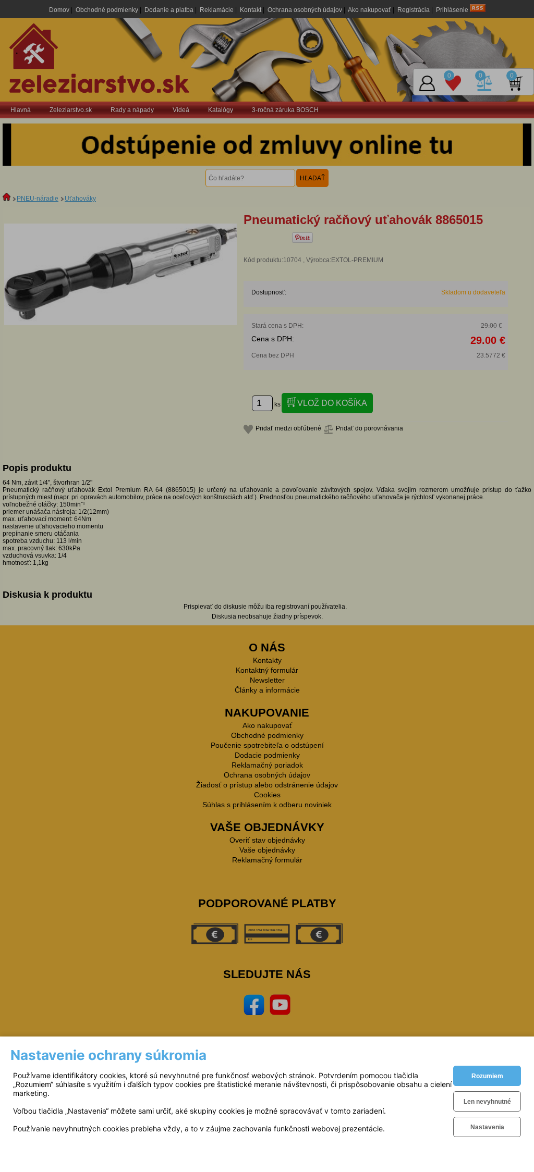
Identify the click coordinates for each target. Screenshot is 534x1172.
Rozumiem (487, 1076)
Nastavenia (487, 1127)
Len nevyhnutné (487, 1101)
